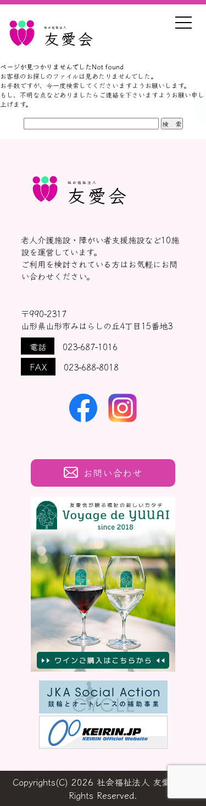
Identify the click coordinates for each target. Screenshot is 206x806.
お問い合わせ (112, 473)
